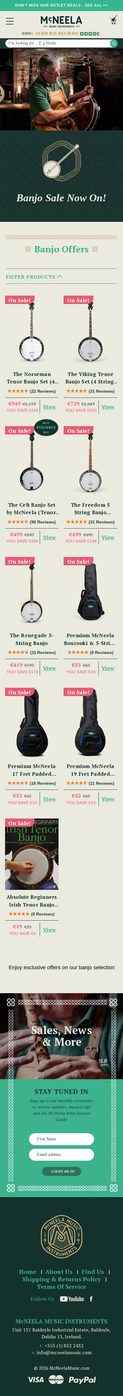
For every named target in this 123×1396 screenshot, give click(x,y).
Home (27, 1272)
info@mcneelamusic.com (64, 1352)
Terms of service (61, 1287)
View (49, 406)
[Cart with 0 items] (113, 21)
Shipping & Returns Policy (61, 1279)
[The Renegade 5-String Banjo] (32, 592)
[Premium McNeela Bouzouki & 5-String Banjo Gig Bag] (90, 592)
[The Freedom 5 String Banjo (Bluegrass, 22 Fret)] (90, 461)
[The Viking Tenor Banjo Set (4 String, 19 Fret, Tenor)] (90, 331)
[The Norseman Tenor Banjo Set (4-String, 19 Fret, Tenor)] (32, 331)
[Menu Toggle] (10, 21)
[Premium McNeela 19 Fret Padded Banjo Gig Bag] (90, 723)
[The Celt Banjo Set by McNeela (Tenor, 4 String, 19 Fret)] (32, 461)
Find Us (93, 1272)
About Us (59, 1272)
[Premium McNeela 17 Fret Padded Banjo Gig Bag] (32, 723)
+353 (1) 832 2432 (64, 1345)
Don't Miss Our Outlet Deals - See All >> (61, 5)
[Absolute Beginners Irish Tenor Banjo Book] (32, 854)
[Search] (114, 43)
